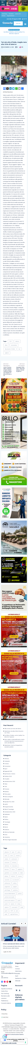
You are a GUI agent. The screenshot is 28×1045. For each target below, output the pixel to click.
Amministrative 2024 (9, 812)
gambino (7, 873)
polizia (20, 893)
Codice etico (18, 13)
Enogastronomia (8, 806)
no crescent (15, 879)
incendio (14, 873)
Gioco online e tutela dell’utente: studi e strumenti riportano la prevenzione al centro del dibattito (14, 741)
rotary (19, 904)
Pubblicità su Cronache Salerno (6, 1002)
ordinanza (7, 883)
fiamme (7, 869)
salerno (17, 341)
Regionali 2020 (8, 771)
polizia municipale (9, 897)
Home (16, 966)
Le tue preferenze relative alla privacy (15, 1040)
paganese (7, 886)
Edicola (19, 1005)
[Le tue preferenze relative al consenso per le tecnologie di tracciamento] (25, 1042)
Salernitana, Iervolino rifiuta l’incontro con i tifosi (13, 731)
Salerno (6, 824)
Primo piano (7, 794)
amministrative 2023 (9, 781)
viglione (7, 353)
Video (5, 784)
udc (17, 911)
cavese (18, 855)
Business (6, 791)
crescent (7, 862)
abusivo (7, 852)
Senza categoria (8, 796)
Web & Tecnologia (9, 809)
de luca (14, 862)
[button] (25, 24)
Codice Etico (4, 991)
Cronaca (6, 763)
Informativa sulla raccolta (9, 1043)
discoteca (14, 866)
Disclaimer (11, 13)
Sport (5, 768)
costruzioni (14, 859)
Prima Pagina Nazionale (10, 839)
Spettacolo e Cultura (9, 773)
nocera (20, 876)
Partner (3, 15)
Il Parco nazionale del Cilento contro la (13, 944)
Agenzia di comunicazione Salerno (14, 1034)
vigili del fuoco (14, 914)
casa (6, 855)
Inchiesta (6, 829)
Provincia (6, 789)
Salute (6, 817)
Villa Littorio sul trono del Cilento (12, 728)
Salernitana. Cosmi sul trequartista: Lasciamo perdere (13, 746)
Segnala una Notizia (6, 988)
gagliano (20, 869)
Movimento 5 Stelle (10, 349)
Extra (5, 834)
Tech (5, 786)
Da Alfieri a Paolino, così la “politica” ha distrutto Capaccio (14, 32)
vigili (6, 914)
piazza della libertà (10, 893)
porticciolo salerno (10, 900)
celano (6, 859)
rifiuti (6, 345)
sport (6, 911)
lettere (6, 876)
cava (11, 855)
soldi (21, 907)
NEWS (13, 876)
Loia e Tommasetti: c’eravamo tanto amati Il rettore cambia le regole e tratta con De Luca (7, 371)
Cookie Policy (5, 1017)
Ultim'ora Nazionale (9, 832)
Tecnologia (7, 822)
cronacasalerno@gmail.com (7, 973)
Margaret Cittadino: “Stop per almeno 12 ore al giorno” (20, 369)
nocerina (7, 879)
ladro (21, 873)
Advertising (4, 13)
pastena (15, 890)
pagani (15, 886)
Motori (6, 827)
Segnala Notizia (10, 15)
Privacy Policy (4, 1013)
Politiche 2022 (8, 776)
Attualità (6, 779)
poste (6, 904)
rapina (12, 904)
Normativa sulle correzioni (5, 997)
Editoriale (6, 799)
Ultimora (6, 758)
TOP (10, 341)
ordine (15, 883)
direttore (7, 866)
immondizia (14, 345)
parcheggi (7, 890)
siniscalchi (14, 907)
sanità (6, 804)
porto (19, 900)
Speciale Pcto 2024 (9, 801)
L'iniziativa (7, 837)
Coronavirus (7, 766)
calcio (18, 852)
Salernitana (18, 971)
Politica (6, 819)
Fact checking (5, 993)
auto (13, 852)
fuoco (13, 869)
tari (19, 349)
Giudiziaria (7, 814)
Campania (7, 761)
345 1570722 (4, 977)
